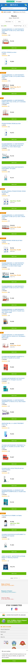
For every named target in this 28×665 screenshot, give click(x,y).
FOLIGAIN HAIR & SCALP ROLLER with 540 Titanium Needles (13, 469)
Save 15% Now (7, 626)
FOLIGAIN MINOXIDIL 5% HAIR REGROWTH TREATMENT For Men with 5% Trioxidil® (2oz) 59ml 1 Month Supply (13, 311)
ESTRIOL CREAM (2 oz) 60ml (9, 52)
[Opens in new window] (12, 609)
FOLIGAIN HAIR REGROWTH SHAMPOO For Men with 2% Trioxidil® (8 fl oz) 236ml (13, 357)
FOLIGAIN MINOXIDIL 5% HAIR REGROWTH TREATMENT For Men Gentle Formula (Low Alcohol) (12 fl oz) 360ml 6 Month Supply (13, 264)
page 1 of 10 (14, 578)
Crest (4, 559)
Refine (19, 21)
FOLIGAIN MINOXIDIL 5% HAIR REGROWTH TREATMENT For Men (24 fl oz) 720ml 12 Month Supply (13, 216)
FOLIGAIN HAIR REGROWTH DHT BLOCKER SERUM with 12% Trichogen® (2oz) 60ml (13, 379)
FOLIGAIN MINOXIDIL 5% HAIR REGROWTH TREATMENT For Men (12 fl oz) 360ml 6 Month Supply (13, 76)
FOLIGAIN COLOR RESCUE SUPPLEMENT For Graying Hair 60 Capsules (13, 535)
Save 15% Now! (7, 12)
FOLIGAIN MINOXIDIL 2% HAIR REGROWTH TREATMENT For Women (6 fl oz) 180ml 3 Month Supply (13, 401)
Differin (4, 426)
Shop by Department (5, 629)
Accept (14, 660)
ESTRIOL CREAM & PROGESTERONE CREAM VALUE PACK (14, 191)
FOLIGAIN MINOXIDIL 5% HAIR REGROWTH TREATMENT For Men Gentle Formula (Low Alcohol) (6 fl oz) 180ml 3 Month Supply (13, 145)
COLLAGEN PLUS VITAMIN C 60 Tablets (12, 515)
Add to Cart (14, 48)
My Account (3, 632)
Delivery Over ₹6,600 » (19, 12)
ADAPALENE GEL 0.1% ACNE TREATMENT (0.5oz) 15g (13, 424)
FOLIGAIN (5, 33)
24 (23, 25)
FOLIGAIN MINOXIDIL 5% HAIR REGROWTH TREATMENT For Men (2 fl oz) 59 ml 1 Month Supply (13, 288)
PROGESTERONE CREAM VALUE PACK (12, 240)
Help (2, 634)
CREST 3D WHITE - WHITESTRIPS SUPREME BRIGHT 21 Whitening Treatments (13, 557)
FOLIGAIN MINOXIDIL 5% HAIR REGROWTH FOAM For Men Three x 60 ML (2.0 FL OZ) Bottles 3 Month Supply (14, 102)
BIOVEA (4, 54)
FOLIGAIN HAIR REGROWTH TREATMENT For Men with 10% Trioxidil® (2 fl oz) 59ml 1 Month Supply (13, 446)
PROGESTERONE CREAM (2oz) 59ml (11, 123)
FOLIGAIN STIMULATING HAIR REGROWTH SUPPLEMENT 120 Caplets (13, 167)
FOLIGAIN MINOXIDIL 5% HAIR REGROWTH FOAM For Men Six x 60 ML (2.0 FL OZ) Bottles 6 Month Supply (13, 336)
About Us (3, 637)
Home (10, 18)
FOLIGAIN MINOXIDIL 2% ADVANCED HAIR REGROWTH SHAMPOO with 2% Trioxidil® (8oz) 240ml (14, 491)
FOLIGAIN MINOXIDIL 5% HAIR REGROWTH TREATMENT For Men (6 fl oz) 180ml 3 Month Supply (13, 30)
